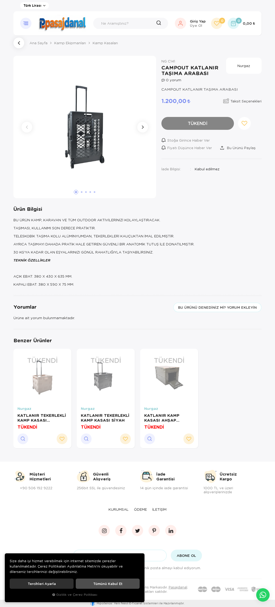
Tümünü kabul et (107, 584)
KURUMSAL (118, 509)
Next (142, 127)
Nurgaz (24, 409)
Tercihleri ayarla (42, 584)
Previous (26, 127)
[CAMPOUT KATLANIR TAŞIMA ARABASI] (84, 127)
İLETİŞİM (159, 509)
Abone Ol (186, 555)
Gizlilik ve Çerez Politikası (76, 595)
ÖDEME (140, 509)
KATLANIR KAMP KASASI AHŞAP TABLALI (161, 417)
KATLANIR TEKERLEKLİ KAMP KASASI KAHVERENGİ (41, 417)
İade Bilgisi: (171, 169)
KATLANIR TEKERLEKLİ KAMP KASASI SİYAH (105, 417)
